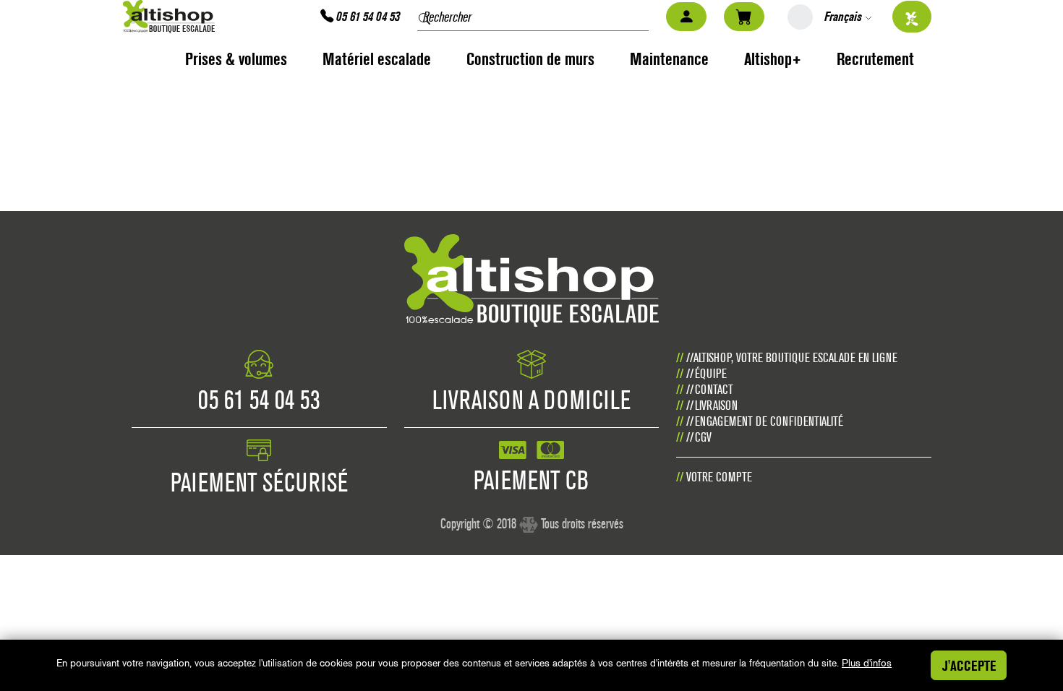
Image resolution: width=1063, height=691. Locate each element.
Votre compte (719, 476)
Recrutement (875, 59)
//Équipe (706, 373)
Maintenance (669, 59)
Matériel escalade (377, 59)
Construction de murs (530, 59)
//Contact (709, 389)
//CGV (699, 437)
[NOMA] (528, 519)
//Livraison (712, 405)
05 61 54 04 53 (366, 16)
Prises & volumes (236, 59)
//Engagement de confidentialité (764, 421)
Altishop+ (772, 59)
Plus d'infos (867, 662)
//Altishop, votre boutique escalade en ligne (791, 357)
